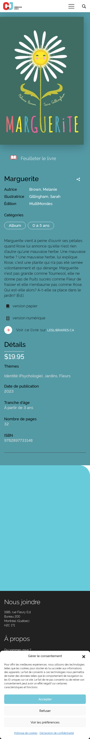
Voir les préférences (45, 722)
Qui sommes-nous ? (17, 650)
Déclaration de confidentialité (57, 733)
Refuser (45, 711)
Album (15, 225)
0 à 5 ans (40, 225)
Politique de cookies (25, 733)
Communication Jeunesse (12, 6)
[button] (84, 656)
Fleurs (65, 376)
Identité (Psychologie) (23, 376)
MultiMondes (41, 203)
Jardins (51, 376)
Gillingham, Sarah (44, 196)
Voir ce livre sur (45, 330)
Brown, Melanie (43, 189)
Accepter (45, 699)
